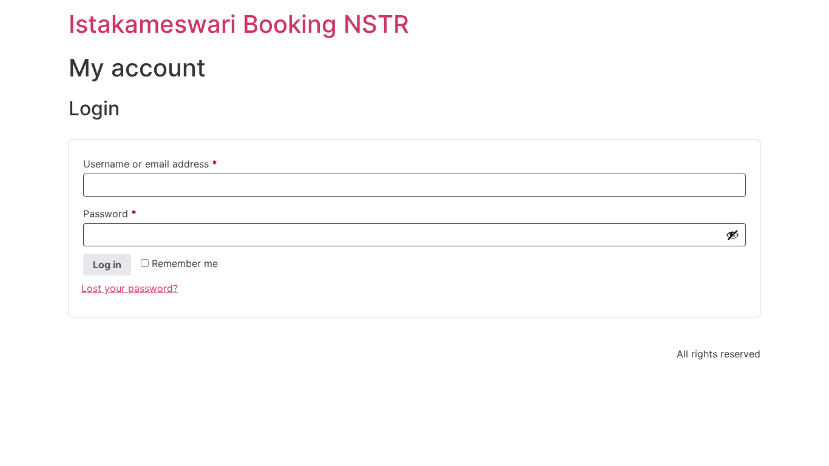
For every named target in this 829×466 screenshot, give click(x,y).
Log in (107, 264)
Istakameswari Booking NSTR (239, 24)
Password (130, 212)
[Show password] (732, 234)
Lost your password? (129, 288)
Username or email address (170, 162)
